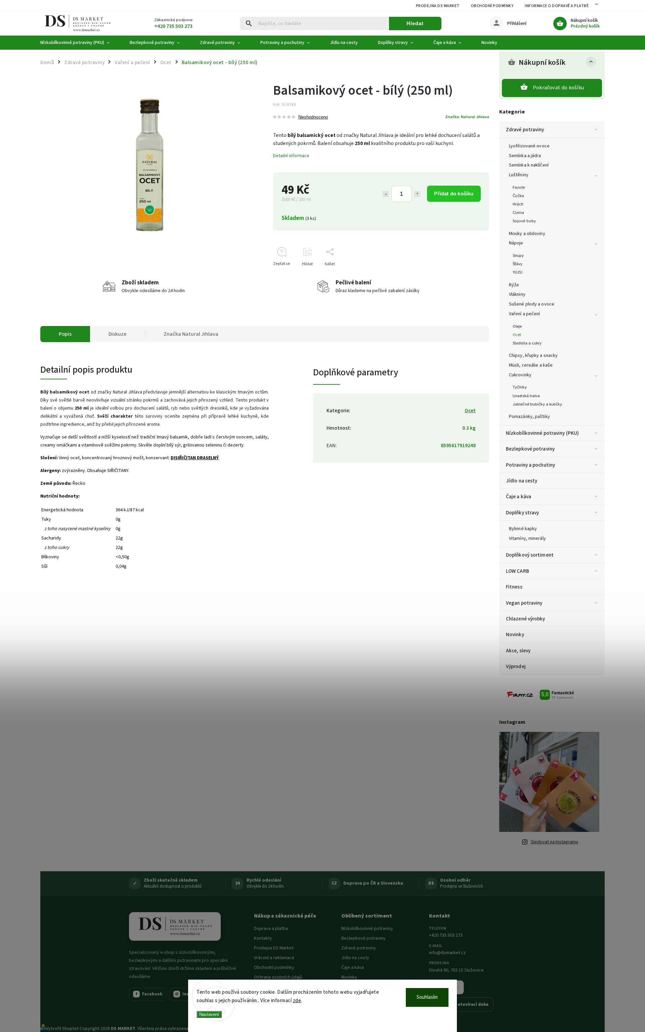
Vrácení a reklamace (274, 957)
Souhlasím (427, 997)
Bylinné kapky (523, 528)
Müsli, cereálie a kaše (531, 365)
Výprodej (516, 666)
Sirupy (518, 255)
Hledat (415, 23)
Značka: (467, 117)
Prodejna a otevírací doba (461, 1004)
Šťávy (518, 264)
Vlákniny (517, 294)
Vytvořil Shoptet (62, 1028)
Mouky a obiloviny (527, 233)
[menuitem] (80, 43)
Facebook (149, 994)
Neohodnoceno (313, 117)
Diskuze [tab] (118, 334)
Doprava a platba (271, 928)
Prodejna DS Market (438, 6)
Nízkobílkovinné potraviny (367, 928)
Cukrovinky (520, 375)
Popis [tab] (65, 334)
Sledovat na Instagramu (554, 842)
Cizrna (518, 212)
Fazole (519, 187)
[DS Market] (175, 926)
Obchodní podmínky (492, 6)
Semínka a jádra (525, 155)
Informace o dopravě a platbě (557, 6)
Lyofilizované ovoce (529, 146)
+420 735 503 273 (446, 935)
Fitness (514, 587)
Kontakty (263, 938)
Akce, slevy (518, 650)
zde (297, 1000)
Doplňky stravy (522, 512)
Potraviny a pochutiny (530, 465)
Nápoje (516, 243)
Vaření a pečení (524, 314)
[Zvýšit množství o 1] (417, 194)
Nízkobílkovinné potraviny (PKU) (542, 433)
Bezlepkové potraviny (530, 449)
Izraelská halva (526, 396)
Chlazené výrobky (525, 618)
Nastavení (209, 1014)
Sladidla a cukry (527, 343)
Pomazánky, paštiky (529, 416)
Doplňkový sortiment (530, 555)
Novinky (515, 634)
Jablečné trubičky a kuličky (537, 404)
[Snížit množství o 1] (386, 194)
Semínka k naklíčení (529, 165)
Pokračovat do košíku (558, 87)
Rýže (514, 285)
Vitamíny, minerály (527, 538)
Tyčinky (520, 387)
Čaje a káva (518, 496)
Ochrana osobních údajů (278, 977)
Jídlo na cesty (521, 480)
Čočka (518, 196)
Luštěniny (518, 175)
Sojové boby (524, 221)
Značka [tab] (191, 334)
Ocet (517, 335)
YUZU (517, 272)
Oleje (517, 326)
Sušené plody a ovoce (531, 304)
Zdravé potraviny (525, 129)
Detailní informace (291, 155)
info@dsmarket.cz (447, 952)
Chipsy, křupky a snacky (533, 355)
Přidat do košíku (453, 193)
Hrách (518, 204)
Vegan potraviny (524, 603)
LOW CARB (517, 571)
